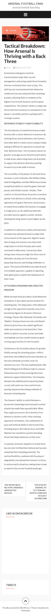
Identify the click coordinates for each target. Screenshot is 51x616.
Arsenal (13, 30)
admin (8, 68)
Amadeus (42, 608)
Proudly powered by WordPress (16, 608)
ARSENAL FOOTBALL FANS (25, 3)
